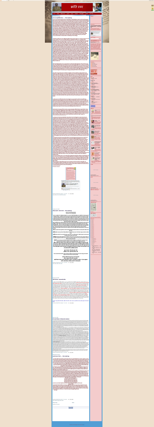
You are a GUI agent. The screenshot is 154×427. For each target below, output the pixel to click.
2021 (92, 225)
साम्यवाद (72, 13)
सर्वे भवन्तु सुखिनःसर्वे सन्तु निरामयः (95, 89)
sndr (78, 424)
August (93, 242)
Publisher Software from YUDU (94, 175)
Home (54, 13)
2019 (92, 227)
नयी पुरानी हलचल (93, 98)
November (93, 239)
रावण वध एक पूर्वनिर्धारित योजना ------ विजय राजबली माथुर (62, 17)
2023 (92, 223)
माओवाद (57, 263)
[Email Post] (68, 193)
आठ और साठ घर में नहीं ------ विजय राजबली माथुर (61, 356)
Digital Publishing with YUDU (94, 188)
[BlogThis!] (70, 352)
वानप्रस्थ (62, 400)
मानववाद (59, 263)
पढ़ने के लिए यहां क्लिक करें (93, 187)
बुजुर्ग (58, 400)
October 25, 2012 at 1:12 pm (94, 42)
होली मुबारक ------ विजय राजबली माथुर (97, 121)
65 (92, 71)
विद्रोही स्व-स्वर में (93, 86)
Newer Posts (55, 402)
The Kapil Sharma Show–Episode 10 (95, 99)
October (93, 240)
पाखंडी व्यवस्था (56, 400)
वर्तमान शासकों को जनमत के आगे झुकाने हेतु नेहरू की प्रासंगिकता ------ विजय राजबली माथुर (97, 158)
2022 (92, 224)
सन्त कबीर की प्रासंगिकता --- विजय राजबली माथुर (98, 153)
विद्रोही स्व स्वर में (63, 13)
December (93, 238)
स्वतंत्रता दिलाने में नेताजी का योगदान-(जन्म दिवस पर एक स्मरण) (97, 126)
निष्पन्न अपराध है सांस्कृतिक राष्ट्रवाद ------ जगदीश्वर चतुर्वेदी (97, 148)
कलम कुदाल (76, 13)
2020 (92, 226)
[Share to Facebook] (72, 193)
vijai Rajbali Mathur (94, 66)
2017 (92, 229)
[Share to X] (71, 193)
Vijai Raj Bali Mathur (94, 64)
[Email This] (70, 193)
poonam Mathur (94, 65)
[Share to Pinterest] (73, 193)
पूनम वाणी (87, 13)
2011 (92, 236)
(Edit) (98, 42)
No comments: (66, 193)
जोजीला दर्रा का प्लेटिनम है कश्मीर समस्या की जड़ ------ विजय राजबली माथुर (97, 132)
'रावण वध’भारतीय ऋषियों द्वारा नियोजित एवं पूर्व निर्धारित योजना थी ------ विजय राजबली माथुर (96, 26)
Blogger (83, 424)
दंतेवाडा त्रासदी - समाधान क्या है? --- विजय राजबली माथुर (62, 210)
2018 (92, 228)
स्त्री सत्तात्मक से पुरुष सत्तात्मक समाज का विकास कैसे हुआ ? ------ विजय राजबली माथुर (98, 142)
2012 (92, 235)
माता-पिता (60, 400)
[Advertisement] (71, 202)
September (93, 241)
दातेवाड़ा (55, 263)
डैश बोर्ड (58, 13)
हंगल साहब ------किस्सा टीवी (94, 78)
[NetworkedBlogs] (70, 406)
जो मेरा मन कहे (91, 13)
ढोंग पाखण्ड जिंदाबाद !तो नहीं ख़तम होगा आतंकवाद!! (61, 319)
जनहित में (92, 101)
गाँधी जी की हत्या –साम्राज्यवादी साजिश (59, 279)
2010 (92, 237)
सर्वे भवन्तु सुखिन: (82, 13)
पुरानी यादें (68, 13)
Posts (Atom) (58, 404)
